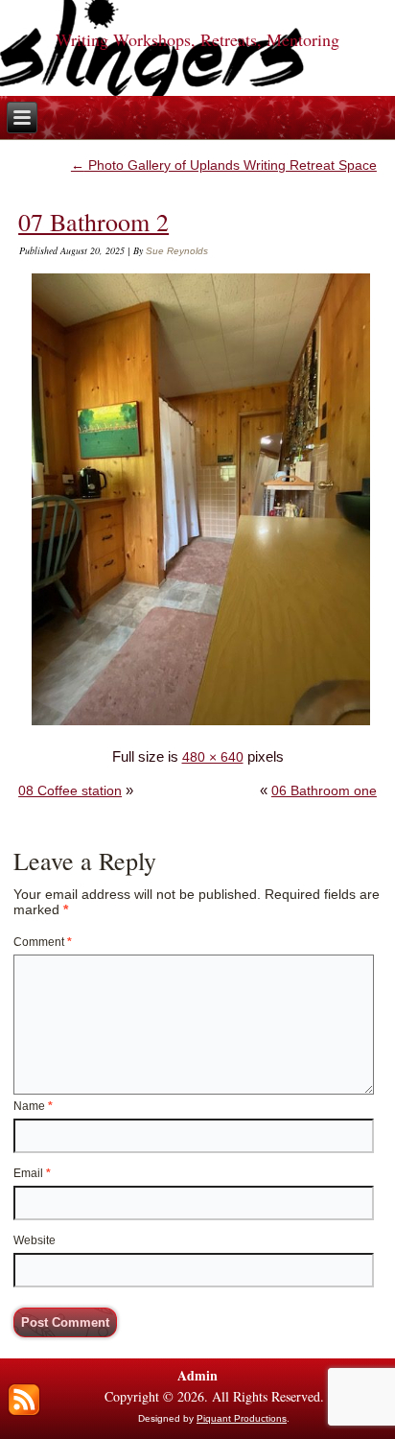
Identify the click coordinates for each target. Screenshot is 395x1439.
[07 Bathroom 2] (201, 724)
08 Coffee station (70, 790)
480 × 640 (213, 757)
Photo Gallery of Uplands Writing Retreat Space (224, 165)
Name (33, 1106)
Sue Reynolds (177, 251)
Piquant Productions (242, 1418)
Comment (42, 942)
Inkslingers (198, 15)
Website (34, 1240)
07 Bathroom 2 (93, 221)
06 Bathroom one (324, 790)
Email (32, 1173)
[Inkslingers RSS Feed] (24, 1399)
